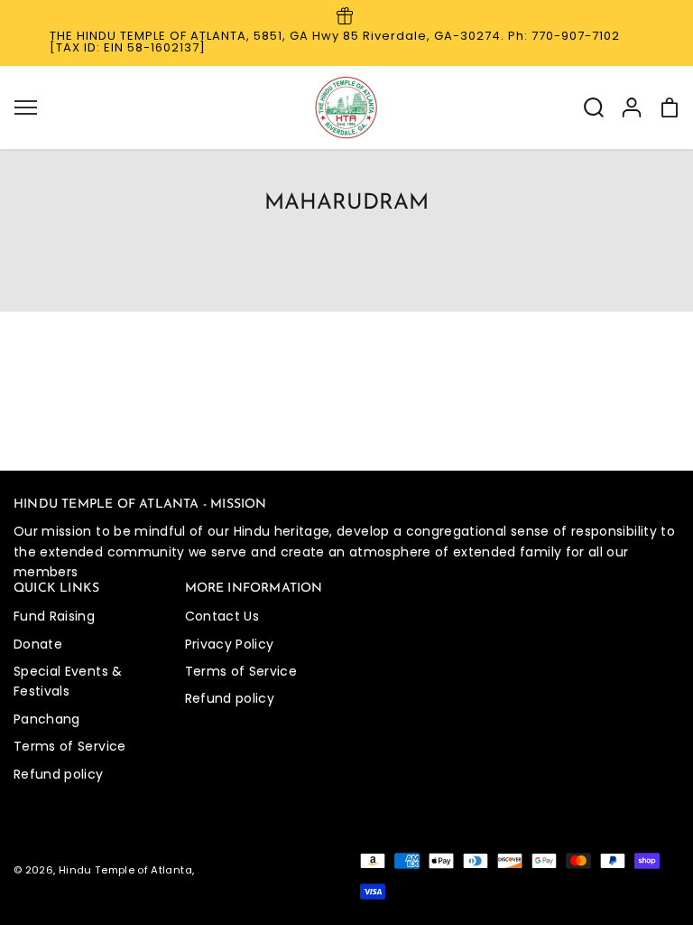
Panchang (47, 719)
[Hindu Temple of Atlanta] (346, 107)
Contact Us (222, 616)
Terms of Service (70, 746)
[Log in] (632, 107)
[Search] (594, 107)
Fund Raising (54, 616)
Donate (38, 644)
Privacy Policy (229, 644)
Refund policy (59, 774)
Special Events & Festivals (68, 681)
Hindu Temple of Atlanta (125, 870)
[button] (25, 107)
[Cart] (669, 107)
